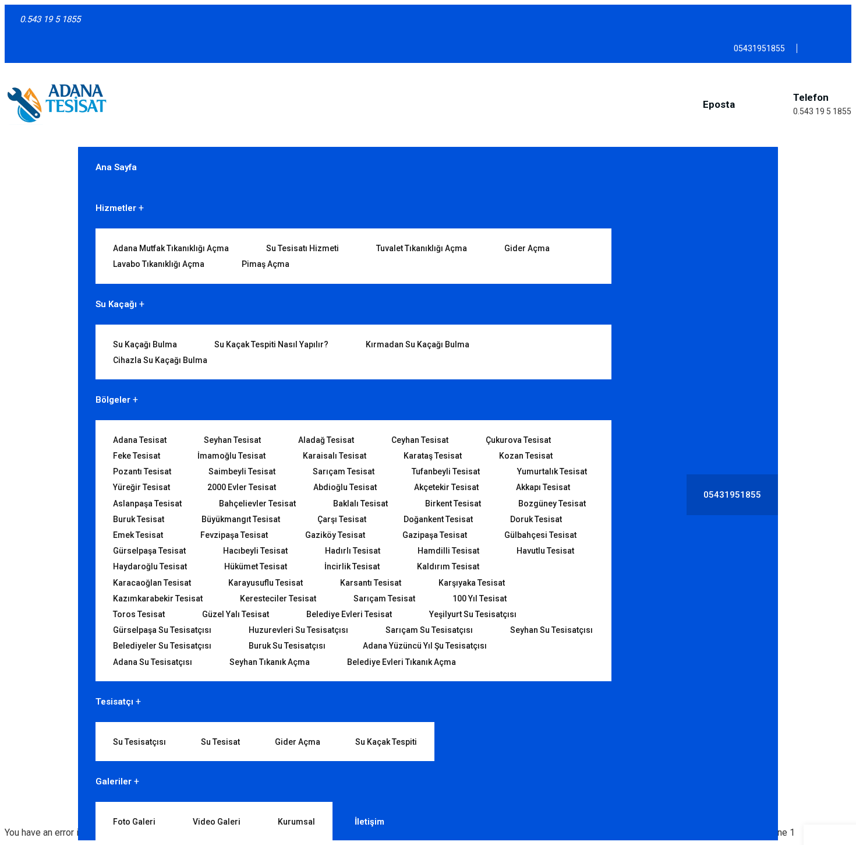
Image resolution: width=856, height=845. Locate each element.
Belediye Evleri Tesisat (349, 614)
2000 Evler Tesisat (241, 487)
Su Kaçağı (116, 304)
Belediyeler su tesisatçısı (162, 645)
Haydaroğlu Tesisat (150, 566)
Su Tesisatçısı (139, 742)
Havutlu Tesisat (545, 550)
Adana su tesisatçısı (152, 662)
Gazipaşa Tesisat (434, 535)
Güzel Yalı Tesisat (235, 614)
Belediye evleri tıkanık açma (401, 662)
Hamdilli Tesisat (448, 550)
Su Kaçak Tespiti (386, 742)
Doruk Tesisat (536, 519)
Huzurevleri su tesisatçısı (298, 630)
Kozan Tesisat (526, 455)
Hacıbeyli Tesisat (255, 550)
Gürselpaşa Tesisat (149, 550)
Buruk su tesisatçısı (287, 645)
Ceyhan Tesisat (419, 440)
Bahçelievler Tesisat (257, 503)
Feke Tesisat (136, 455)
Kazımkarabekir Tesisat (158, 598)
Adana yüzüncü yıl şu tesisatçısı (425, 645)
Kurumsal (296, 821)
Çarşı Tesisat (341, 519)
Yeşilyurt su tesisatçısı (473, 614)
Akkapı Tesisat (543, 487)
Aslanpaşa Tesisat (147, 503)
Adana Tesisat (140, 440)
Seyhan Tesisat (232, 440)
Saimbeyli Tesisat (241, 471)
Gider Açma (527, 248)
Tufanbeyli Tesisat (446, 471)
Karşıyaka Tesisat (471, 582)
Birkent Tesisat (453, 503)
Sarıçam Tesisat (343, 471)
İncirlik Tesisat (352, 566)
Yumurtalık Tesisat (552, 471)
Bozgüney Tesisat (552, 503)
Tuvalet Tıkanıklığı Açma (421, 248)
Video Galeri (216, 821)
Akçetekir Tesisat (446, 487)
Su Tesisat (220, 742)
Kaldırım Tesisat (448, 566)
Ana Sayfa (116, 167)
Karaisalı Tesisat (334, 455)
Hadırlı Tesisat (352, 550)
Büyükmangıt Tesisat (240, 519)
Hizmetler (115, 208)
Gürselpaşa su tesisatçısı (162, 630)
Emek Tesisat (138, 535)
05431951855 (732, 495)
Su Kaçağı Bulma (145, 344)
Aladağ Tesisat (326, 440)
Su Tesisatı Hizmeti (302, 248)
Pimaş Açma (265, 264)
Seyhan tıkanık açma (269, 662)
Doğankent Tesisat (438, 519)
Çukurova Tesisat (518, 440)
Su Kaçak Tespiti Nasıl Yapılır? (271, 344)
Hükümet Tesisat (255, 566)
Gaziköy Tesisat (335, 535)
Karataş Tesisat (433, 455)
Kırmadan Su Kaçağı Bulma (417, 344)
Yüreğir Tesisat (141, 487)
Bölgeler (112, 400)
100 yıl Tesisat (479, 598)
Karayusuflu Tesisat (265, 582)
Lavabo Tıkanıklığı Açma (158, 264)
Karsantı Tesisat (370, 582)
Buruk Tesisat (138, 519)
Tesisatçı (114, 701)
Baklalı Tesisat (360, 503)
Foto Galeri (134, 821)
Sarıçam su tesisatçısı (429, 630)
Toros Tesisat (139, 614)
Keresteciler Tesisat (278, 598)
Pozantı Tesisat (142, 471)
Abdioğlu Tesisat (345, 487)
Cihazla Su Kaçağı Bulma (160, 360)
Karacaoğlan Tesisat (152, 582)
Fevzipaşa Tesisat (234, 535)
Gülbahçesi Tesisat (540, 535)
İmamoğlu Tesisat (231, 455)
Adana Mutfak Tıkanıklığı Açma (171, 248)
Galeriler (113, 781)
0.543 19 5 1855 (822, 111)
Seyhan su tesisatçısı (551, 630)
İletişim (369, 821)
